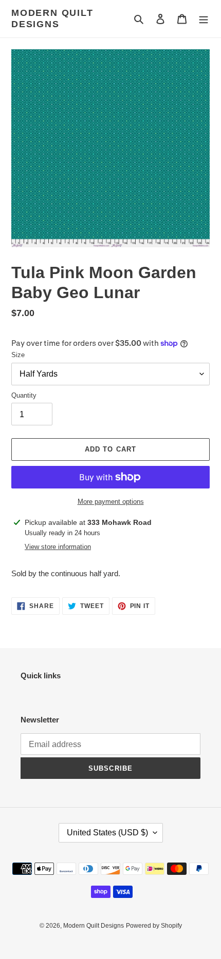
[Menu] (203, 19)
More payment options (111, 501)
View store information (58, 547)
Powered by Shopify (154, 925)
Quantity (23, 395)
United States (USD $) (107, 832)
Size (18, 355)
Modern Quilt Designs (52, 18)
